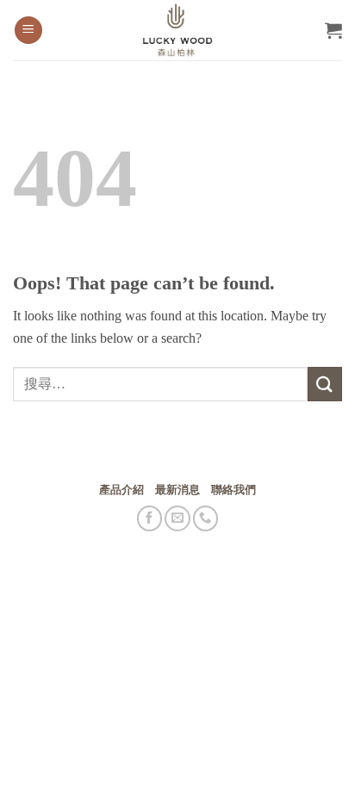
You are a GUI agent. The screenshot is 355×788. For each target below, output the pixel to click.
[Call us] (206, 518)
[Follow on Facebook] (150, 518)
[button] (28, 30)
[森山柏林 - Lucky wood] (177, 30)
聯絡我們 (233, 489)
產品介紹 (121, 489)
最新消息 (177, 489)
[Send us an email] (177, 518)
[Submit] (325, 383)
